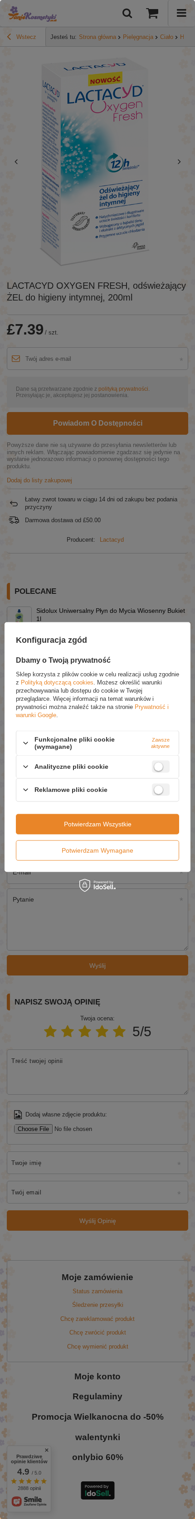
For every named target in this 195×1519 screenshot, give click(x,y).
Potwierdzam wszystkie (98, 824)
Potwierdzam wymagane (97, 850)
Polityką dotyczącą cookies (57, 682)
